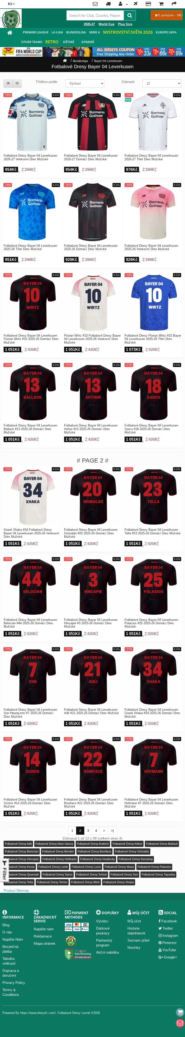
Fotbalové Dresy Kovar (20, 867)
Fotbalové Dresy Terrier (52, 882)
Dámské (87, 42)
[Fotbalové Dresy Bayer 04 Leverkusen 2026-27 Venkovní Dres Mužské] (32, 122)
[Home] (65, 61)
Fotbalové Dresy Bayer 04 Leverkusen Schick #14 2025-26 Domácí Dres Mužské (30, 803)
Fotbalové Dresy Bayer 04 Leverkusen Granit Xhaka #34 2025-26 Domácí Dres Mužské (152, 713)
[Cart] (180, 1012)
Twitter (168, 928)
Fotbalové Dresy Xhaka (118, 882)
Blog (5, 925)
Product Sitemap (16, 890)
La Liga (57, 32)
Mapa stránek (44, 943)
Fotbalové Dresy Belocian (22, 851)
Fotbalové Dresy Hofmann (59, 859)
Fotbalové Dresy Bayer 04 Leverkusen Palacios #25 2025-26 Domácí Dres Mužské (151, 623)
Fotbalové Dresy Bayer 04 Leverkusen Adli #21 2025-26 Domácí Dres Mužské (91, 711)
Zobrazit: (128, 82)
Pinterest (169, 943)
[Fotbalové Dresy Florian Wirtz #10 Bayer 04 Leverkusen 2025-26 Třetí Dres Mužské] (153, 302)
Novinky (133, 947)
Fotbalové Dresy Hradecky (97, 859)
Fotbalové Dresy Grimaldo (132, 851)
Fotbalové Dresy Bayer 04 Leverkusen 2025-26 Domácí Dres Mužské (91, 247)
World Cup (106, 24)
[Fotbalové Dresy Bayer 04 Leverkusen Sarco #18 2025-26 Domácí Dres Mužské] (153, 391)
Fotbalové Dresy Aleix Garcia (54, 844)
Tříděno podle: (47, 82)
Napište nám (44, 929)
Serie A (94, 32)
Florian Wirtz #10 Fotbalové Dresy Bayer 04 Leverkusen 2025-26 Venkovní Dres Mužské (92, 339)
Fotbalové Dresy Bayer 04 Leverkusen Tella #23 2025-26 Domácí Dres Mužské (152, 531)
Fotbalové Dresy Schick (91, 874)
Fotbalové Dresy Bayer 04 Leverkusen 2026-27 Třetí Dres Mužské (151, 157)
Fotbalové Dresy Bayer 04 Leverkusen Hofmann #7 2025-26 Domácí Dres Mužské (151, 803)
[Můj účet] (122, 4)
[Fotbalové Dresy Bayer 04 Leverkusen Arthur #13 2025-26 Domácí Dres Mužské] (92, 391)
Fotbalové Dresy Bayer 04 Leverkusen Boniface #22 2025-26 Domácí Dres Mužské (91, 803)
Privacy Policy (13, 983)
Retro (51, 41)
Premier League (35, 32)
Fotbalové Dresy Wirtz (85, 882)
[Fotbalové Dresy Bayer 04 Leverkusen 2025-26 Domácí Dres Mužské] (92, 211)
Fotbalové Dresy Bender (58, 851)
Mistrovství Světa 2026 (128, 32)
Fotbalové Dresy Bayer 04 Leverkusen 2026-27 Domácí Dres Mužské (91, 157)
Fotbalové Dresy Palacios (154, 867)
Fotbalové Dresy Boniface (94, 851)
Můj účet (134, 921)
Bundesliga (76, 32)
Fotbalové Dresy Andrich (93, 844)
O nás (7, 932)
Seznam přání (138, 940)
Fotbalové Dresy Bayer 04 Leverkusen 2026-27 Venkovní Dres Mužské (30, 157)
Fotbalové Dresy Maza (119, 867)
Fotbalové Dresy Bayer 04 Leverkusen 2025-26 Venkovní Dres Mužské (151, 247)
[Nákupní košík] (161, 4)
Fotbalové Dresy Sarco (58, 874)
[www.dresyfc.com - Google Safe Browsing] (78, 953)
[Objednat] (174, 4)
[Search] (130, 15)
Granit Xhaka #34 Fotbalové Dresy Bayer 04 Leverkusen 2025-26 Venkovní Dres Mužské (31, 533)
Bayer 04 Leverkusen (108, 61)
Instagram (170, 935)
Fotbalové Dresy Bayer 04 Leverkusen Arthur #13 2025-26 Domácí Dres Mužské (91, 429)
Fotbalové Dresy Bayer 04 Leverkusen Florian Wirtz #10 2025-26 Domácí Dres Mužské (31, 339)
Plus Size (125, 24)
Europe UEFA (166, 32)
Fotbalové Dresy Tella (19, 882)
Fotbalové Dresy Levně (74, 1013)
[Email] (180, 1023)
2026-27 (89, 24)
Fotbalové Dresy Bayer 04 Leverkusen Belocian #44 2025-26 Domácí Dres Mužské (30, 623)
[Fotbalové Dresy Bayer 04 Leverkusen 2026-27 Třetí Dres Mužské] (153, 122)
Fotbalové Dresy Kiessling (136, 859)
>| (112, 831)
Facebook (169, 921)
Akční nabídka (107, 952)
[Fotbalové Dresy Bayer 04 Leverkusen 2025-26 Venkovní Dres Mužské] (153, 211)
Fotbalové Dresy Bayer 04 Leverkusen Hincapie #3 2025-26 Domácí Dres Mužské (91, 623)
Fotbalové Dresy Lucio (86, 867)
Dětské (68, 42)
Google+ (170, 957)
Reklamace (43, 936)
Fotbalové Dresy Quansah (22, 874)
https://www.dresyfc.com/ (38, 1013)
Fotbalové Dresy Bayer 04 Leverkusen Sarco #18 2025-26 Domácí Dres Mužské (151, 429)
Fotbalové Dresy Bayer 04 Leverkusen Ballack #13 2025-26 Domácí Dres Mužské (30, 429)
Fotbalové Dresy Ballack (162, 844)
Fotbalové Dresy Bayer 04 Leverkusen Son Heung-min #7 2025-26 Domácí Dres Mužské (30, 713)
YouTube (169, 950)
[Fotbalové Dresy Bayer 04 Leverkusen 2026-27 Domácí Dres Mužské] (92, 122)
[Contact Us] (95, 4)
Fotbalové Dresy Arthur (127, 844)
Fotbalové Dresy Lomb (53, 867)
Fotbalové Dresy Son (124, 874)
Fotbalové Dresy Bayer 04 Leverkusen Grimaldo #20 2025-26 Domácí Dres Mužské (91, 533)
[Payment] (148, 4)
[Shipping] (135, 4)
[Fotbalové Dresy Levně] (9, 33)
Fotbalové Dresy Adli (18, 844)
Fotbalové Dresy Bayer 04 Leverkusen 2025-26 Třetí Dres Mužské (30, 247)
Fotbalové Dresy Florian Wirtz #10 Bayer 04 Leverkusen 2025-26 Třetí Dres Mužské (153, 339)
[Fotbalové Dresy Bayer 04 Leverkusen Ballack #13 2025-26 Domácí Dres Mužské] (32, 391)
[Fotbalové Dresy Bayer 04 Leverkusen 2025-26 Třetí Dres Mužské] (32, 211)
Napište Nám (12, 939)
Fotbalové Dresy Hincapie (22, 859)
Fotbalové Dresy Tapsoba (158, 874)
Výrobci (102, 921)
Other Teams (31, 42)
